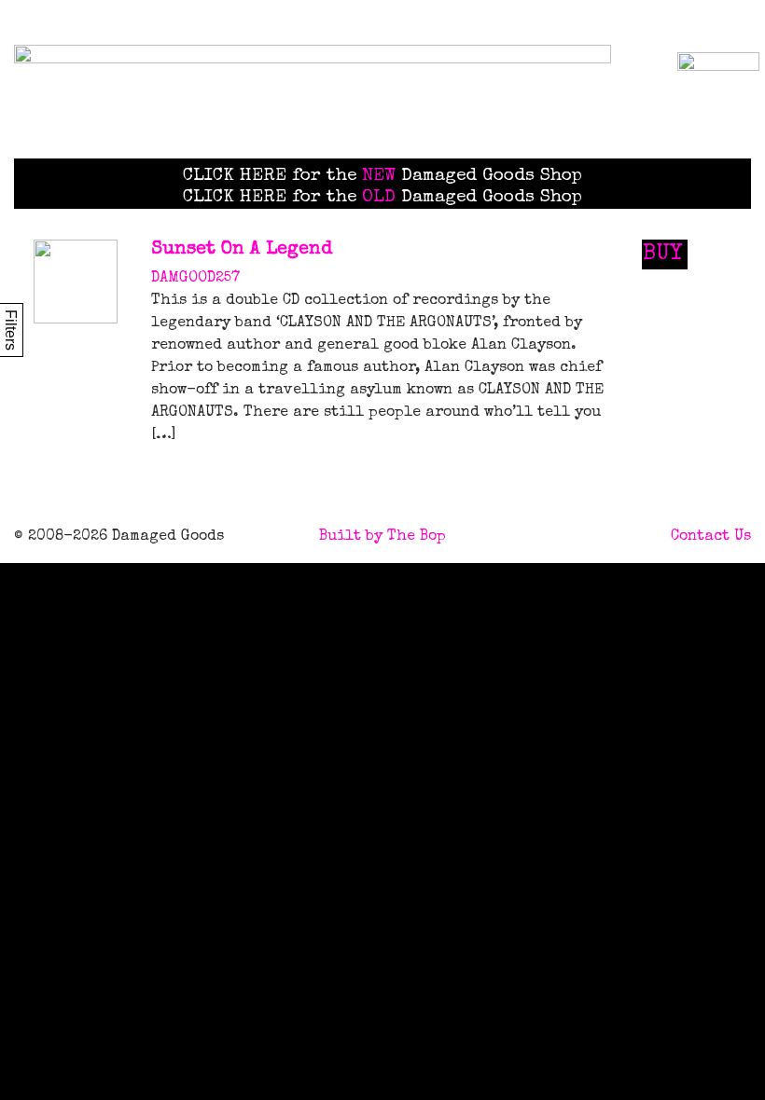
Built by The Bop (382, 536)
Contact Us (711, 536)
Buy (662, 254)
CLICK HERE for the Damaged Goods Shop (382, 176)
